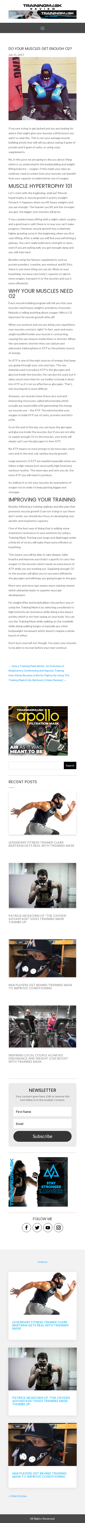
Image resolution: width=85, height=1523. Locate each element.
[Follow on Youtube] (47, 1227)
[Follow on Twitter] (37, 1227)
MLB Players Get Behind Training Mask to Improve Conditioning (40, 986)
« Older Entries (17, 1496)
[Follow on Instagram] (58, 1227)
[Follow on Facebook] (26, 1227)
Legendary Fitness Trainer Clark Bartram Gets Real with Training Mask (41, 844)
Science (42, 1261)
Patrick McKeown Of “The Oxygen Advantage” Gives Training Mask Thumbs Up (37, 918)
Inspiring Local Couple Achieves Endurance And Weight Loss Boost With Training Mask (38, 1058)
